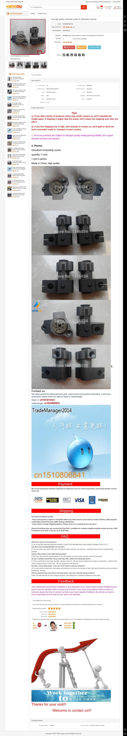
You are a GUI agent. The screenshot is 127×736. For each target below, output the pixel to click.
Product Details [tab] (36, 75)
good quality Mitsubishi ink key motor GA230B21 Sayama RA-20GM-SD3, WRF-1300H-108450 (19, 168)
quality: (43, 95)
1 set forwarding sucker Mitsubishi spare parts (18, 194)
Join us (119, 8)
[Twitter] (64, 55)
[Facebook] (68, 55)
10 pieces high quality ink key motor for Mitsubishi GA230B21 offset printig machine (19, 97)
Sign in (119, 7)
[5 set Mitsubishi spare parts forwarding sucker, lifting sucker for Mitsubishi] (9, 182)
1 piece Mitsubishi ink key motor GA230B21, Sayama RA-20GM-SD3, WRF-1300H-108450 (19, 129)
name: (43, 99)
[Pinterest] (75, 55)
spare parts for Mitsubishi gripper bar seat (19, 136)
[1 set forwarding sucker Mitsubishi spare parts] (9, 195)
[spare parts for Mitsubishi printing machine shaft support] (9, 156)
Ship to (14, 1)
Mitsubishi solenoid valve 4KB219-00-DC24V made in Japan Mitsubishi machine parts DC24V (19, 187)
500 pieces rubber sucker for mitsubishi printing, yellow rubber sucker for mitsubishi (19, 123)
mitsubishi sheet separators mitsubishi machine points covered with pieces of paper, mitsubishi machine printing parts (18, 78)
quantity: (42, 102)
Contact (82, 47)
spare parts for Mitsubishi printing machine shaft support (19, 155)
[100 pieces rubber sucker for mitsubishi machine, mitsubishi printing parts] (9, 143)
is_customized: (40, 85)
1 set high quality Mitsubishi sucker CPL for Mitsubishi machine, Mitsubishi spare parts (19, 161)
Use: (84, 92)
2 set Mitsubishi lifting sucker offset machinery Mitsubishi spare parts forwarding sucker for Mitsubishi (18, 174)
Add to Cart (70, 47)
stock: (83, 99)
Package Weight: (43, 725)
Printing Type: (41, 89)
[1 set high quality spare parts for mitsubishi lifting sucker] (9, 117)
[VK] (79, 55)
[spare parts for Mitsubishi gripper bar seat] (9, 137)
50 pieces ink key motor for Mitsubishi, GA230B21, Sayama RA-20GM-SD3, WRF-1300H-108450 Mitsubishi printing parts (19, 110)
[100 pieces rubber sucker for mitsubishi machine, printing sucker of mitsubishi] (9, 85)
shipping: (82, 95)
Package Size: (85, 725)
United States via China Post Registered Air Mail (87, 35)
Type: (43, 92)
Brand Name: (81, 85)
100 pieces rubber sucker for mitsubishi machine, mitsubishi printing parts (19, 142)
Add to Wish (95, 47)
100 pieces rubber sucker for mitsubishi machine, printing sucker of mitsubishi (19, 84)
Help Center (117, 1)
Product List (42, 13)
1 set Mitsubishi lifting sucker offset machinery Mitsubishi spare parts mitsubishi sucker (18, 149)
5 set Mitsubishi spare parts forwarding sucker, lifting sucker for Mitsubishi (18, 181)
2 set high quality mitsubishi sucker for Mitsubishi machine (17, 103)
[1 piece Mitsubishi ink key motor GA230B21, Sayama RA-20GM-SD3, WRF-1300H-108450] (9, 130)
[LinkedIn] (71, 55)
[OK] (83, 55)
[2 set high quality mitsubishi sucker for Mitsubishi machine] (9, 104)
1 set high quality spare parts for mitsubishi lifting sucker (19, 116)
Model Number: (81, 89)
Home (33, 13)
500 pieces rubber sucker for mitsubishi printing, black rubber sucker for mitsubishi (19, 90)
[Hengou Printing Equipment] (15, 7)
